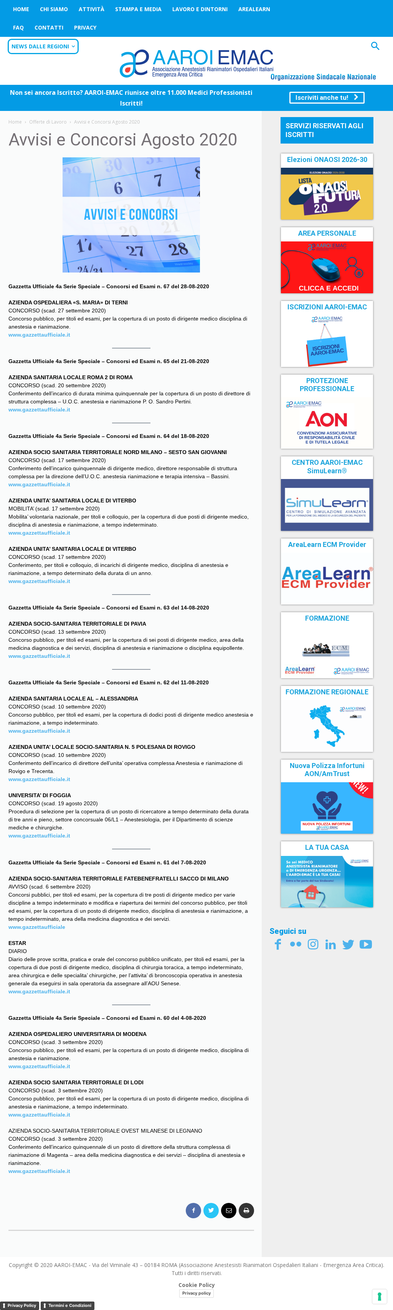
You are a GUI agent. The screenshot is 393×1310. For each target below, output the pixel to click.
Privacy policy (196, 1293)
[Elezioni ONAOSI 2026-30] (327, 193)
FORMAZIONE (327, 618)
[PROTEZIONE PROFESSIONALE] (327, 423)
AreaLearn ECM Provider (327, 544)
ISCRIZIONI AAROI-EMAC (327, 307)
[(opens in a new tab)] (327, 267)
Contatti (49, 27)
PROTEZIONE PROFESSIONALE (327, 385)
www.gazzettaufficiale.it (39, 1115)
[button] (375, 47)
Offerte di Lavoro (48, 122)
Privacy (85, 27)
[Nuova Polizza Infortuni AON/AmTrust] (327, 808)
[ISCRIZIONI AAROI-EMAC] (327, 341)
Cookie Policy (196, 1285)
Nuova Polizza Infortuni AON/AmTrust (327, 770)
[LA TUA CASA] (327, 881)
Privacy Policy (22, 1305)
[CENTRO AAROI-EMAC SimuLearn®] (327, 504)
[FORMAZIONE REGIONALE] (327, 726)
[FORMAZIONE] (327, 652)
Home (21, 9)
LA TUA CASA (327, 847)
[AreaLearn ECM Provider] (327, 578)
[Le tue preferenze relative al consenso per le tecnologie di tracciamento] (379, 1296)
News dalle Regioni (40, 46)
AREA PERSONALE (327, 233)
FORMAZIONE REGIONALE (327, 692)
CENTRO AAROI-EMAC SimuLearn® (327, 466)
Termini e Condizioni (69, 1305)
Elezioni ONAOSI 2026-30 (327, 159)
